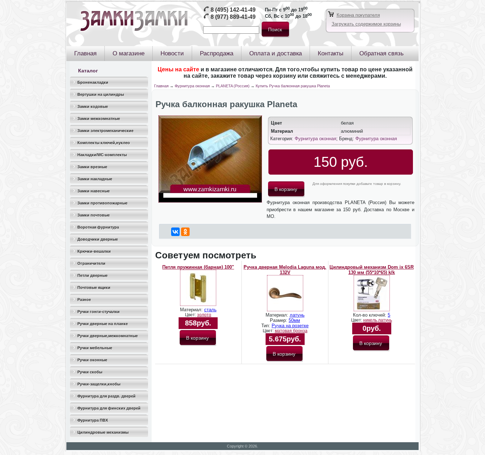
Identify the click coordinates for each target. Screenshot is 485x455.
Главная (161, 86)
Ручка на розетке (290, 325)
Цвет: (191, 314)
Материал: (192, 309)
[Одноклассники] (185, 232)
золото (204, 314)
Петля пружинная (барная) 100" (198, 267)
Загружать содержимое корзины (366, 24)
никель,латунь (377, 320)
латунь (297, 315)
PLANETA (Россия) (233, 86)
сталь (210, 309)
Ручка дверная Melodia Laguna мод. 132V (285, 269)
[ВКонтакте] (175, 232)
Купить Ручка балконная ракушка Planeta (293, 86)
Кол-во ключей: (370, 315)
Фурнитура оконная (192, 86)
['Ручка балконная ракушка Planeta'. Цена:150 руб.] (210, 201)
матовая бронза (291, 330)
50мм (294, 320)
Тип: (266, 325)
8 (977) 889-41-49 (233, 17)
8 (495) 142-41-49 (233, 10)
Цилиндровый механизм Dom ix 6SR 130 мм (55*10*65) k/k (371, 269)
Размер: (279, 320)
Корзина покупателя (358, 15)
